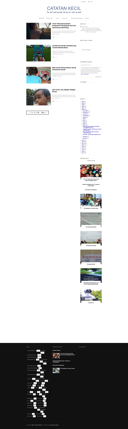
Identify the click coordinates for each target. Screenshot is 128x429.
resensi (38, 385)
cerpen (28, 387)
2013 (83, 149)
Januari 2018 (38, 413)
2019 (83, 140)
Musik (37, 387)
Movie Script (29, 416)
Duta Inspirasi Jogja (38, 400)
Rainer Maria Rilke (85, 74)
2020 (83, 109)
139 (38, 112)
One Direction (40, 405)
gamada (45, 387)
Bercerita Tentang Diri (91, 189)
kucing (43, 392)
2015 (83, 146)
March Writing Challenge (31, 365)
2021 (83, 108)
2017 (83, 143)
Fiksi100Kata (29, 394)
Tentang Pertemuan (91, 245)
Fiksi (57, 18)
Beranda (41, 18)
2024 (83, 103)
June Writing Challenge (41, 378)
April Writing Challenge (31, 370)
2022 (83, 106)
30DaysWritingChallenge (31, 357)
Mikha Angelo (29, 405)
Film (28, 392)
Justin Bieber (40, 398)
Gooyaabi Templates (54, 425)
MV (37, 394)
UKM (35, 392)
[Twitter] (83, 1)
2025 (83, 101)
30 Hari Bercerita (44, 359)
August (85, 117)
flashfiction (29, 385)
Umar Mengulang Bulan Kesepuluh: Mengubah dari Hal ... (91, 127)
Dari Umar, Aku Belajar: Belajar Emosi (91, 134)
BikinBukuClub (30, 398)
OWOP (39, 383)
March (84, 125)
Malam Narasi (29, 403)
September (86, 115)
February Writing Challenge (32, 368)
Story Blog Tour (30, 407)
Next (43, 112)
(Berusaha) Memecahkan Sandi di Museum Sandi (91, 132)
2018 (83, 141)
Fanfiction (29, 413)
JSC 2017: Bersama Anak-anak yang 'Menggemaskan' (91, 179)
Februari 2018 (30, 383)
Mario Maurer (40, 403)
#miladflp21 (43, 409)
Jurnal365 (43, 350)
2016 (83, 145)
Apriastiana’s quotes (85, 65)
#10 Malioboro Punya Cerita (91, 208)
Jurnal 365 (49, 18)
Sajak (45, 361)
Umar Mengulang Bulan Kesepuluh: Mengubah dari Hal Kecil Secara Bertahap (64, 26)
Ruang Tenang (91, 160)
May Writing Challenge (31, 374)
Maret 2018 (43, 370)
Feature (44, 394)
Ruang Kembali (91, 264)
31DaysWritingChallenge (31, 354)
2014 (83, 148)
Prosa (28, 400)
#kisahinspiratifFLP (41, 407)
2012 (83, 151)
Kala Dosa (91, 302)
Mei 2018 (43, 374)
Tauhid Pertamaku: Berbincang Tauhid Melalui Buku (92, 129)
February (85, 136)
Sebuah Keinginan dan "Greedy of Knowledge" (91, 185)
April (84, 123)
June (84, 120)
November (85, 112)
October (85, 114)
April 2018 (29, 378)
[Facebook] (81, 1)
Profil (87, 18)
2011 (83, 152)
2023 (83, 104)
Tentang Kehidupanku (77, 18)
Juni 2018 (42, 380)
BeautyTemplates (38, 425)
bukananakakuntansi (31, 359)
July (84, 118)
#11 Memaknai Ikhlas (91, 227)
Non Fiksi (64, 18)
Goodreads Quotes (98, 76)
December (85, 110)
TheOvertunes (39, 416)
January (85, 138)
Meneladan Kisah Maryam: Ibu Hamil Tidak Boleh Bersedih (91, 283)
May (84, 121)
